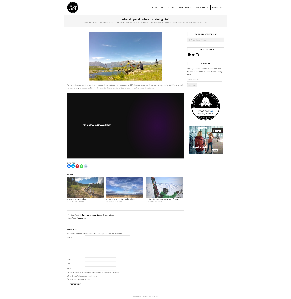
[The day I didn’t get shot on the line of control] (164, 187)
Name (69, 259)
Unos (143, 296)
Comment (70, 237)
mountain (165, 22)
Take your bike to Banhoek (77, 199)
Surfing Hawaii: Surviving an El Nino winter (97, 215)
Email (69, 264)
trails (205, 22)
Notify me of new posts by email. (80, 279)
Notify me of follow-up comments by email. (83, 276)
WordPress (155, 296)
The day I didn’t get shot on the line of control (162, 199)
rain (190, 22)
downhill (157, 22)
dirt (151, 22)
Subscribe (192, 85)
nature (185, 22)
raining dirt (197, 22)
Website (69, 268)
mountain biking (176, 22)
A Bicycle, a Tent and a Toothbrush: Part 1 (122, 199)
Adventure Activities (127, 22)
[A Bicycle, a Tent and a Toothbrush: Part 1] (124, 187)
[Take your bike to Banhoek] (85, 187)
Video (138, 22)
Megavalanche (83, 218)
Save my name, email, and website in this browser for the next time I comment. (95, 273)
